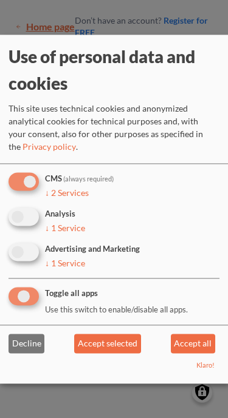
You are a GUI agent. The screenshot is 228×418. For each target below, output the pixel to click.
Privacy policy (49, 147)
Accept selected (107, 344)
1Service (65, 228)
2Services (67, 193)
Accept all (193, 344)
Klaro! (205, 365)
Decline (26, 344)
